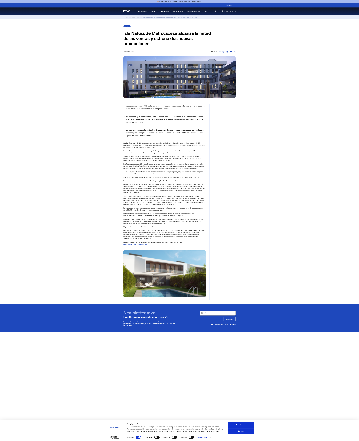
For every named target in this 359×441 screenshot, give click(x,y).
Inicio (128, 17)
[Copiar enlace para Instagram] (227, 52)
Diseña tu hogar (165, 11)
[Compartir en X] (235, 52)
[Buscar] (215, 11)
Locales (153, 11)
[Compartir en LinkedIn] (223, 52)
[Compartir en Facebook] (231, 52)
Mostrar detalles (202, 437)
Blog (205, 11)
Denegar (241, 431)
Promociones (142, 11)
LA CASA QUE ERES (172, 1)
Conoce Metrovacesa (193, 11)
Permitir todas (241, 425)
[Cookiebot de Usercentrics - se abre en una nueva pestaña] (114, 437)
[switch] (157, 437)
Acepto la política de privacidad (225, 324)
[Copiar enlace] (220, 52)
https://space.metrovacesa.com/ (135, 244)
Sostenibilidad (178, 11)
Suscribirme (229, 319)
